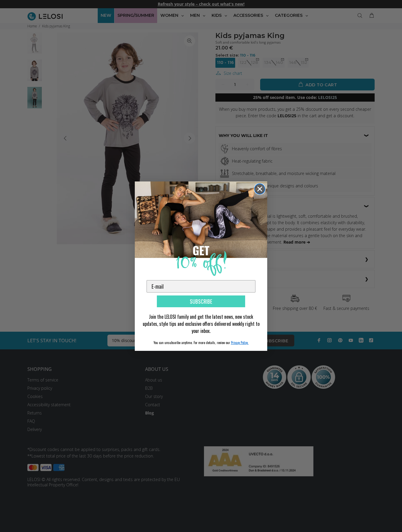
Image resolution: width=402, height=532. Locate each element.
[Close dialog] (260, 189)
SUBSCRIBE (201, 301)
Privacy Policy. (240, 342)
